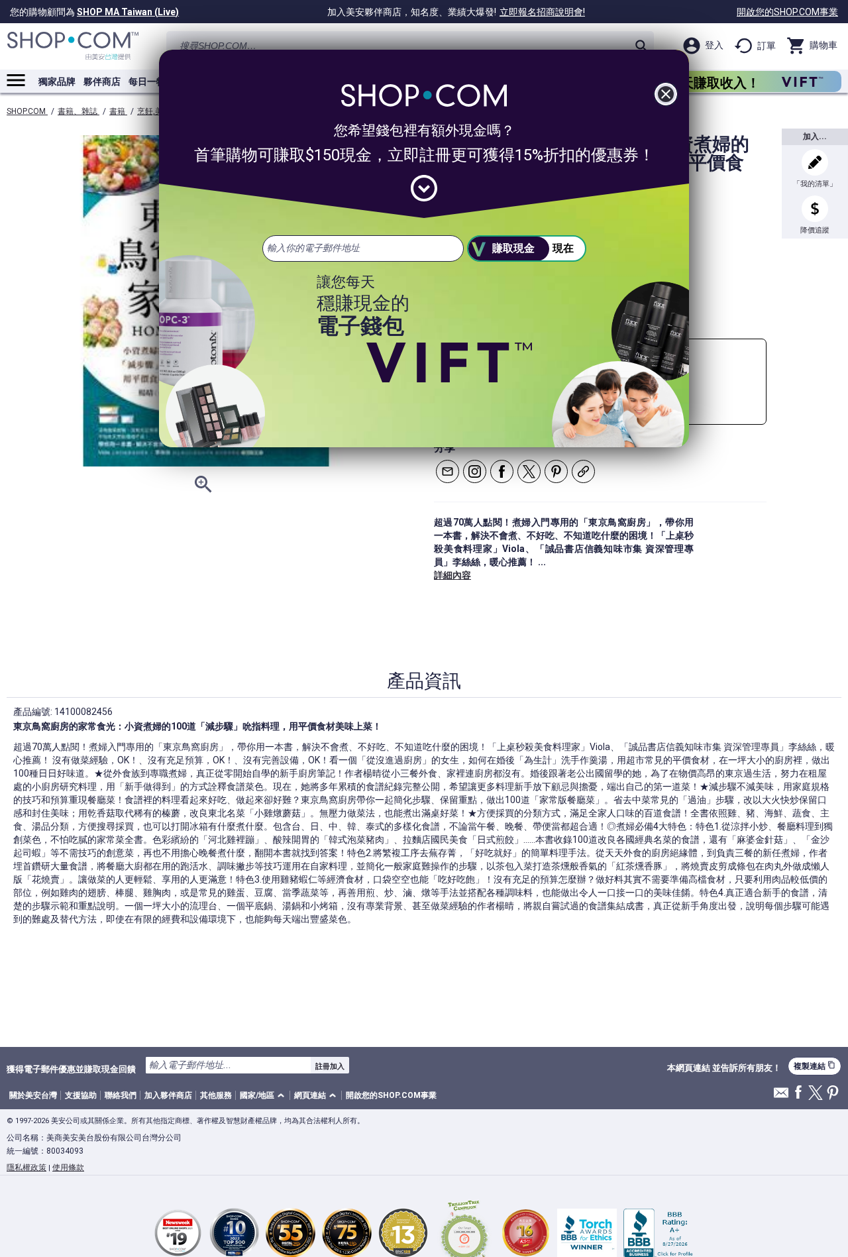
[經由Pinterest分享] (556, 471)
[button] (264, 1095)
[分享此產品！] (583, 471)
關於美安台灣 (33, 1095)
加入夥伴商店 (168, 1095)
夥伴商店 (102, 81)
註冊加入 (329, 1066)
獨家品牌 (57, 81)
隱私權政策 (26, 1167)
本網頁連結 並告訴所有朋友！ (724, 1068)
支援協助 (81, 1095)
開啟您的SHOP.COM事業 (787, 12)
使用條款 (68, 1167)
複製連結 (814, 1066)
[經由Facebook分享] (501, 471)
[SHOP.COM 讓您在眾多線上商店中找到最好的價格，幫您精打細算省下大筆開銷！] (73, 46)
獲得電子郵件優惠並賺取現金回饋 (71, 1068)
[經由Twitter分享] (529, 471)
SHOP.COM (27, 111)
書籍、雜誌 (78, 111)
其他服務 (216, 1095)
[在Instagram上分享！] (474, 471)
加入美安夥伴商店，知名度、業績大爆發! (456, 12)
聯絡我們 (120, 1095)
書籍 (118, 111)
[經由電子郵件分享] (447, 471)
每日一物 (147, 81)
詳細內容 (452, 575)
